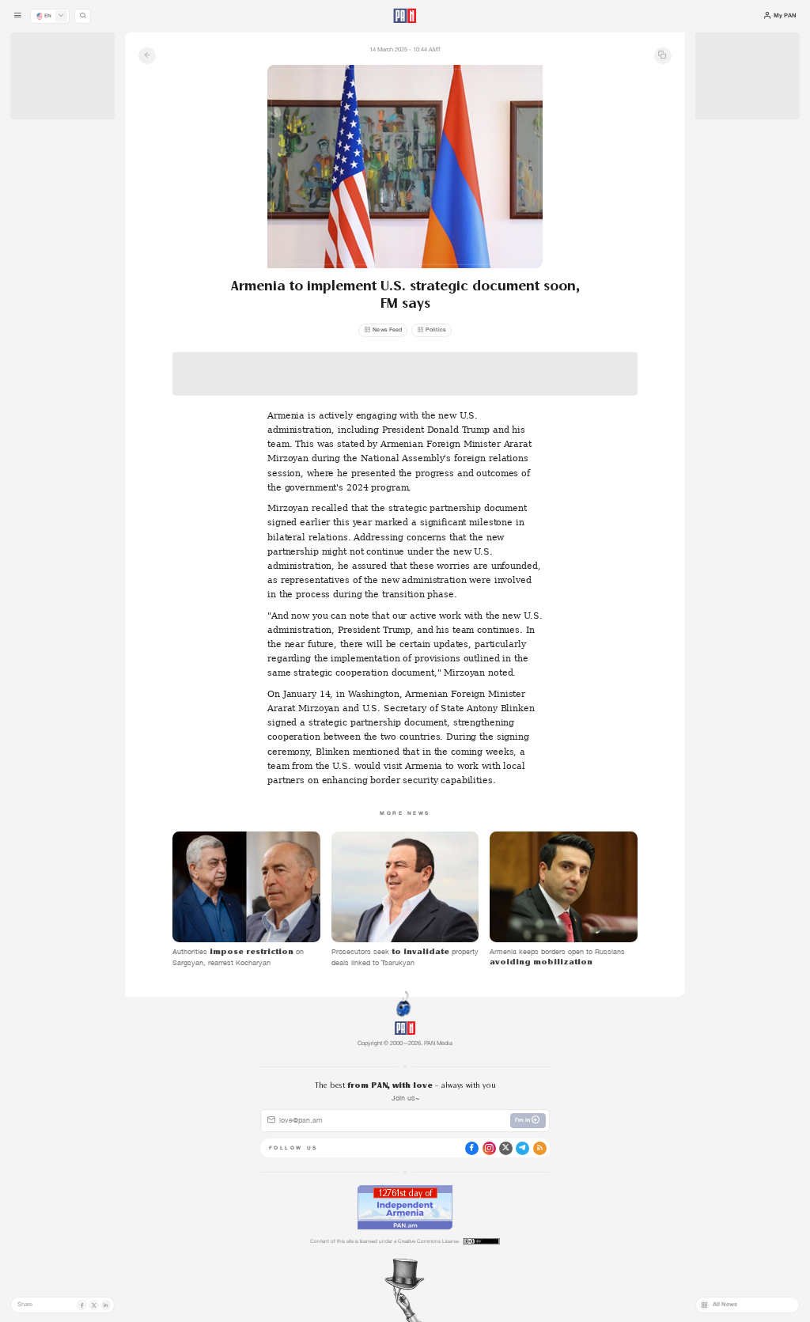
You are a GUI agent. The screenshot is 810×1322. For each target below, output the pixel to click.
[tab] (509, 276)
